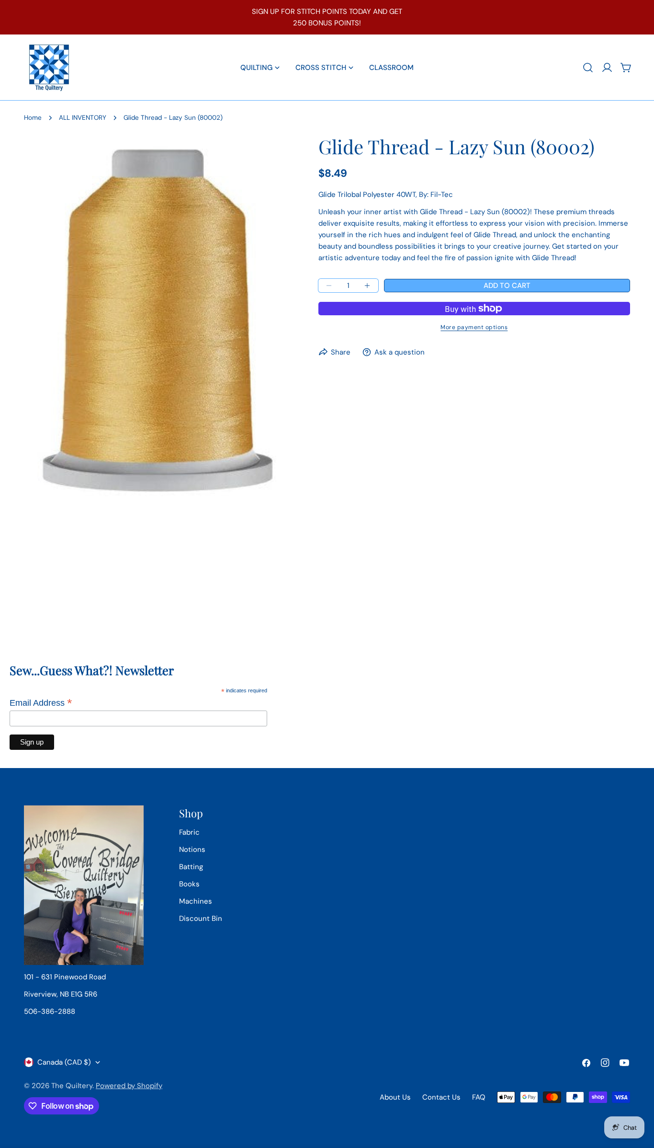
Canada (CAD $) (64, 1062)
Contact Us (441, 1097)
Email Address (41, 703)
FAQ (478, 1097)
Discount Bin (200, 918)
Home (33, 118)
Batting (191, 867)
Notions (192, 849)
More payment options (473, 327)
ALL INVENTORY (82, 118)
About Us (395, 1097)
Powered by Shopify (129, 1086)
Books (189, 884)
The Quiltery (71, 1086)
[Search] (588, 67)
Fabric (189, 832)
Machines (195, 901)
